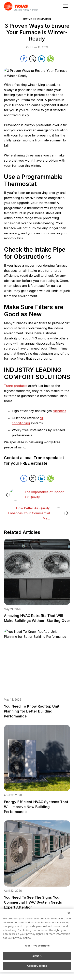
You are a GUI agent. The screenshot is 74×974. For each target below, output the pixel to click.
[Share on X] (32, 58)
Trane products (15, 386)
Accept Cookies (37, 965)
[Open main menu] (64, 6)
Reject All (37, 955)
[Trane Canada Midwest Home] (22, 6)
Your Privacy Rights (37, 945)
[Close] (68, 913)
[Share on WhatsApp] (50, 58)
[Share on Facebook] (23, 58)
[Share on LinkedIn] (41, 58)
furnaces (59, 411)
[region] (37, 940)
